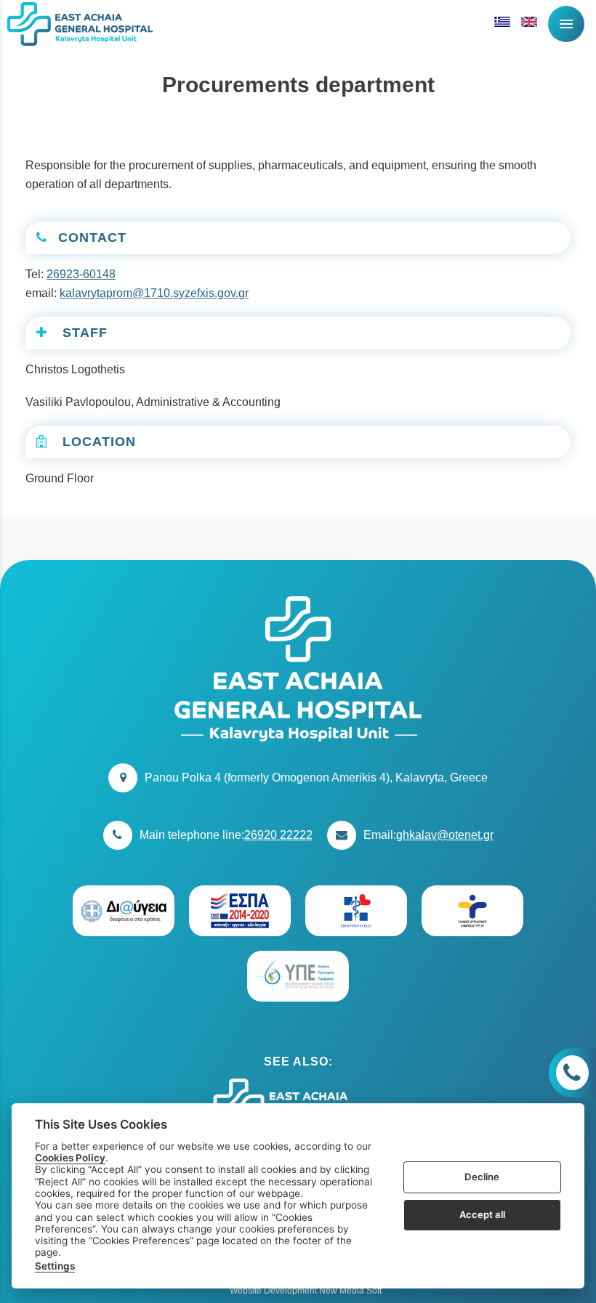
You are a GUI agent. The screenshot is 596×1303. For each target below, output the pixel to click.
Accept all (482, 1214)
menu (566, 24)
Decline (481, 1176)
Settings (55, 1266)
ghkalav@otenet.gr (445, 835)
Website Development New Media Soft (306, 1291)
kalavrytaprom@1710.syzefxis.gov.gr (154, 293)
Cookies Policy (70, 1158)
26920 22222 (278, 835)
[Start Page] (80, 23)
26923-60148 (81, 274)
